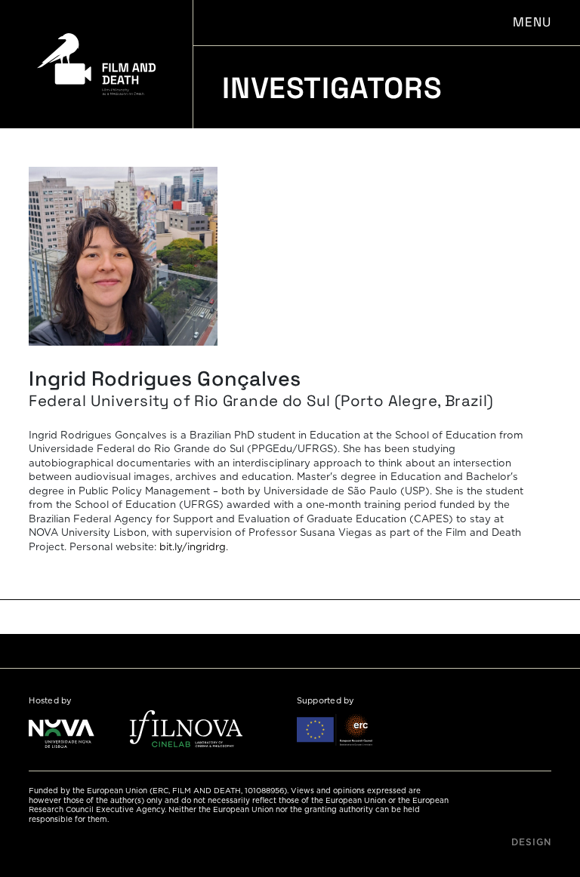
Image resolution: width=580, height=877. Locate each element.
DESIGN (531, 842)
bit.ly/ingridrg (192, 547)
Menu (532, 22)
